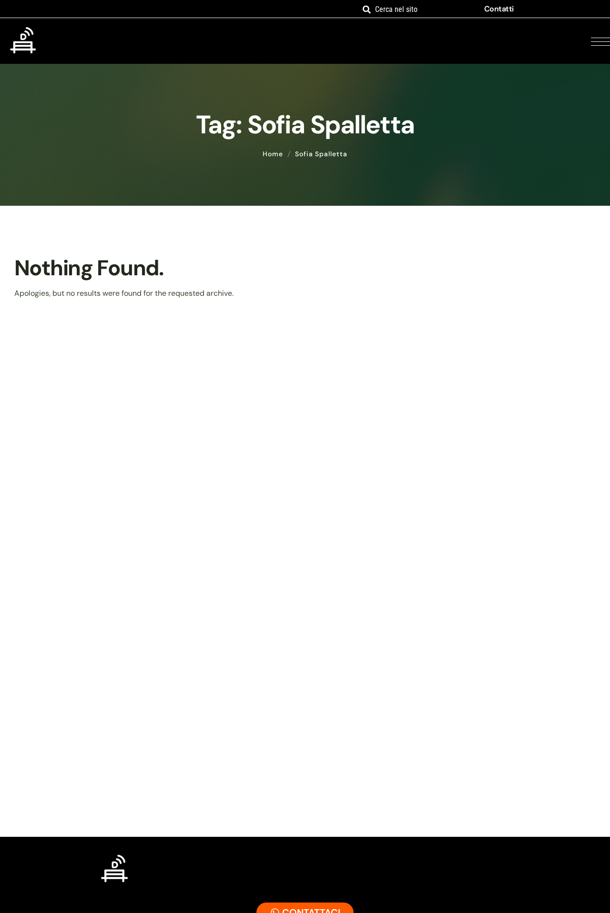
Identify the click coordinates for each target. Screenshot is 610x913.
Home (273, 154)
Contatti (499, 9)
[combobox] (417, 9)
